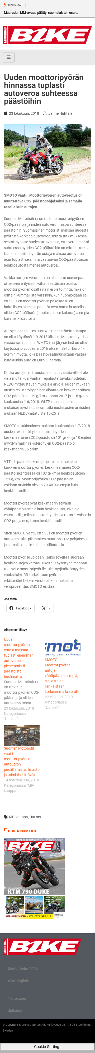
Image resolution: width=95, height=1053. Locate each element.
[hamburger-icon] (9, 57)
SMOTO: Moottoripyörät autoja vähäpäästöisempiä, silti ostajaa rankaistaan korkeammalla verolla (62, 676)
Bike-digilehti (19, 981)
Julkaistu (15, 1010)
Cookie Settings (47, 1046)
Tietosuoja (17, 998)
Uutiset (35, 817)
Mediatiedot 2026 (23, 969)
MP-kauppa (18, 817)
